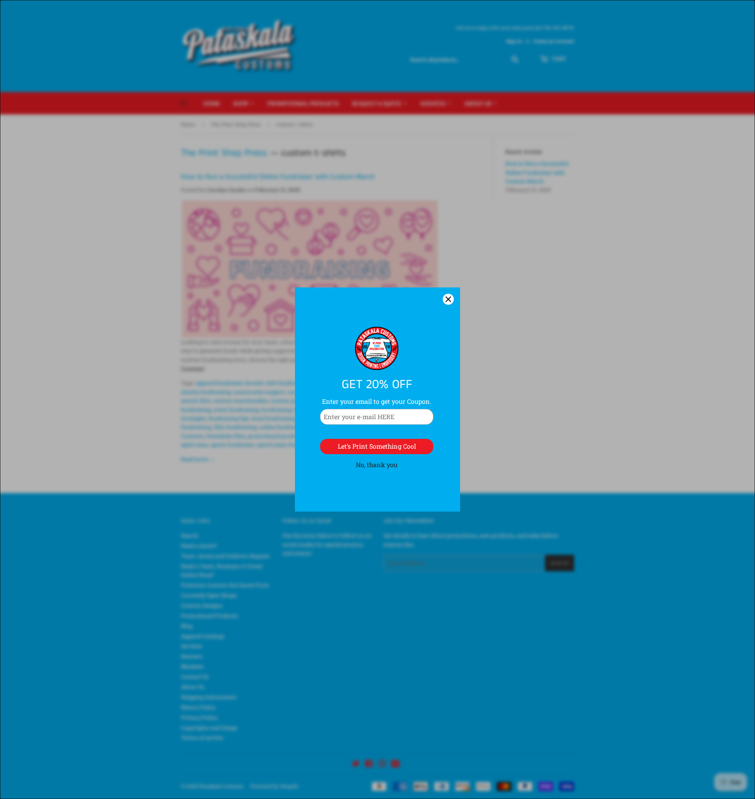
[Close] (448, 299)
